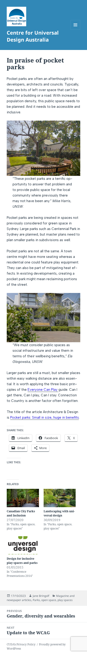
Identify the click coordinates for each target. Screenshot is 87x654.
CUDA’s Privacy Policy (21, 644)
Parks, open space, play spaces (53, 600)
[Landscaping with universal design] (60, 498)
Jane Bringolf (41, 596)
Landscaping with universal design (59, 513)
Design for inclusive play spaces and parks (22, 561)
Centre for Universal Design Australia (33, 36)
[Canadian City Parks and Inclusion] (23, 498)
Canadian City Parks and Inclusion (21, 513)
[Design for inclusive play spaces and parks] (23, 545)
